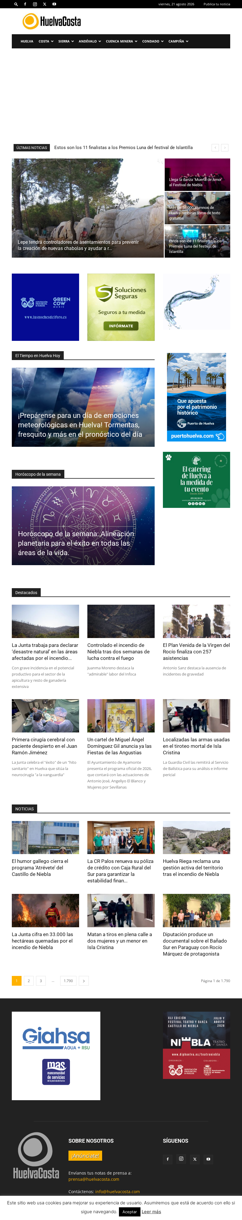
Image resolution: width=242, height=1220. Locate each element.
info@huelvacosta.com (117, 1191)
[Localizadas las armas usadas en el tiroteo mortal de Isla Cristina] (196, 715)
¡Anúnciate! (85, 1155)
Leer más (151, 1211)
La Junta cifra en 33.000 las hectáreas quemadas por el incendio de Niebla (42, 940)
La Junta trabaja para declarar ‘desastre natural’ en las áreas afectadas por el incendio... (45, 651)
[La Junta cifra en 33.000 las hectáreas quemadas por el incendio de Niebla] (45, 910)
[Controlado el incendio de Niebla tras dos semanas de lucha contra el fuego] (121, 621)
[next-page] (84, 981)
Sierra (64, 41)
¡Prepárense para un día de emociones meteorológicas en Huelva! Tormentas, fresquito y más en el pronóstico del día (80, 425)
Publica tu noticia (217, 4)
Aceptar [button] (129, 1211)
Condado (150, 41)
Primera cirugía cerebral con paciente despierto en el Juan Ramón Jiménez (44, 746)
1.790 (68, 980)
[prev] (215, 147)
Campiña (176, 41)
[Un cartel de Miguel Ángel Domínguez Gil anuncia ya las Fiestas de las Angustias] (121, 715)
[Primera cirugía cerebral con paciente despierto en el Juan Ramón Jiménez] (45, 715)
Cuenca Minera (119, 41)
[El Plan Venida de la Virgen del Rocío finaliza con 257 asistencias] (196, 621)
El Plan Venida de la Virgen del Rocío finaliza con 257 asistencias (196, 651)
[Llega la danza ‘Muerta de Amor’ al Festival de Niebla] (197, 174)
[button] (16, 4)
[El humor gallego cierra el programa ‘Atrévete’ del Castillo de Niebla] (45, 837)
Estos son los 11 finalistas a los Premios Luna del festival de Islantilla (123, 147)
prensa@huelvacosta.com (93, 1179)
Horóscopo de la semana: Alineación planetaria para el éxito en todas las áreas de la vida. (76, 543)
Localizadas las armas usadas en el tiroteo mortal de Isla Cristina (196, 746)
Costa (44, 41)
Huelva (27, 41)
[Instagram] (34, 4)
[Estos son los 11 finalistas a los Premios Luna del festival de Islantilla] (197, 241)
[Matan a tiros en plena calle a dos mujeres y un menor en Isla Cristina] (121, 910)
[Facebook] (25, 4)
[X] (44, 4)
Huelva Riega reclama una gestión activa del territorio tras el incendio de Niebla (193, 867)
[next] (224, 147)
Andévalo (88, 41)
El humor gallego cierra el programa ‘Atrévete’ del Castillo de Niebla (40, 867)
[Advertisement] (121, 92)
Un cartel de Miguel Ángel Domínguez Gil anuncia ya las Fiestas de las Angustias (119, 746)
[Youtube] (54, 4)
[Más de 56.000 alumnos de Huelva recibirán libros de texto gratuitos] (197, 208)
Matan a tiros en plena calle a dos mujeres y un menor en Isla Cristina (119, 940)
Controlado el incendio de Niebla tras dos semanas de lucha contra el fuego (118, 651)
